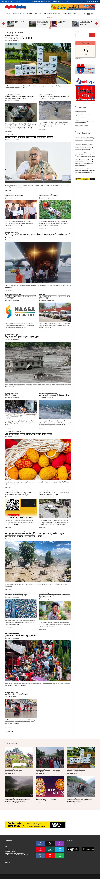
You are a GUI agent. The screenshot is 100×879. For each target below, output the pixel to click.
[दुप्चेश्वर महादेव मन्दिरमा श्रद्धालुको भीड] (38, 660)
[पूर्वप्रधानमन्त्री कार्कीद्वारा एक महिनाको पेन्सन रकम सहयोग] (38, 162)
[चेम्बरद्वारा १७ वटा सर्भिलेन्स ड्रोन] (38, 63)
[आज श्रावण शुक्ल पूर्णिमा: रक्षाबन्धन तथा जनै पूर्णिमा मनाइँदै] (38, 459)
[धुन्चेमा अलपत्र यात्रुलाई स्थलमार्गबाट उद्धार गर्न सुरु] (55, 110)
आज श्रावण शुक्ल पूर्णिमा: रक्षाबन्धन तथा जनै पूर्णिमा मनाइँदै (28, 433)
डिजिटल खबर (10, 40)
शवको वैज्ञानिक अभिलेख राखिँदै (80, 111)
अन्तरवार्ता (55, 13)
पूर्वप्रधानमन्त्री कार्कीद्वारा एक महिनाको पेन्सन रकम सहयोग (29, 137)
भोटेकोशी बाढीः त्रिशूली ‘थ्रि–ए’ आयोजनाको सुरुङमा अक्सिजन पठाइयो (65, 23)
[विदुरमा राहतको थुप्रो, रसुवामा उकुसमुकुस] (38, 362)
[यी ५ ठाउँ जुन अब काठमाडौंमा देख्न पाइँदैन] (21, 608)
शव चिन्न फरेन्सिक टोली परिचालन (48, 196)
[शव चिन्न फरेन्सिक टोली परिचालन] (55, 209)
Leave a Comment (8, 91)
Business (6, 294)
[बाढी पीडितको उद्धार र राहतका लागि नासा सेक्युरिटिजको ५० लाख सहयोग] (21, 312)
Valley (30, 593)
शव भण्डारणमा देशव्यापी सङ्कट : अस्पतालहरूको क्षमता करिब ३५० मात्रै (54, 297)
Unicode (34, 1)
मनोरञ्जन (30, 13)
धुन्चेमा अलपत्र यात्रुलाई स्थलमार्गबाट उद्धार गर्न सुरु (54, 96)
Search (77, 32)
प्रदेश (51, 1)
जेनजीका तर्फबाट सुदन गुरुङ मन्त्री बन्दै (88, 156)
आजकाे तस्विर (60, 1)
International (10, 94)
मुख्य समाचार (15, 13)
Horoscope (38, 798)
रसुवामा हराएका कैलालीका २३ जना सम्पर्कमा (83, 114)
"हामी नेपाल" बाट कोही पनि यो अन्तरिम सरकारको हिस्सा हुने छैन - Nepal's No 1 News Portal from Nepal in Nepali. (85, 154)
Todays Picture (25, 593)
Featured (48, 1)
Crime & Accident (8, 531)
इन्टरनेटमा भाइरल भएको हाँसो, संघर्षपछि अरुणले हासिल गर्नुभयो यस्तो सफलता (54, 596)
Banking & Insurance (43, 393)
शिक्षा (36, 13)
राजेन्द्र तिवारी (10, 436)
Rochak (9, 593)
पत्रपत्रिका (55, 1)
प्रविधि (45, 13)
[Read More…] (23, 87)
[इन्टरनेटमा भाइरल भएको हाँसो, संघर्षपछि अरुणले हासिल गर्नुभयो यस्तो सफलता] (55, 610)
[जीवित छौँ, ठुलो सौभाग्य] (21, 409)
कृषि (40, 13)
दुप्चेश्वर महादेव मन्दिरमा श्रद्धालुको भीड (21, 635)
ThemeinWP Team (64, 876)
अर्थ (25, 13)
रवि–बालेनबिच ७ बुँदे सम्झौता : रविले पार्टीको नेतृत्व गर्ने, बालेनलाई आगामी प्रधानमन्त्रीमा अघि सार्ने (84, 147)
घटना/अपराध (49, 13)
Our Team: (7, 864)
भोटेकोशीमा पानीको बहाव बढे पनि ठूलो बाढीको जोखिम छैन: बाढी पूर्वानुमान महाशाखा (21, 23)
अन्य (74, 13)
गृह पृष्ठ (8, 13)
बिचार (59, 13)
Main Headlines (11, 35)
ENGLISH (66, 1)
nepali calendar (79, 58)
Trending (65, 13)
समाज (21, 13)
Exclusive (43, 1)
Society (16, 35)
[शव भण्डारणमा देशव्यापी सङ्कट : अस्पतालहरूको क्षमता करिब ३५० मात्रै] (55, 312)
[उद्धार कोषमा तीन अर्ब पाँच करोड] (21, 209)
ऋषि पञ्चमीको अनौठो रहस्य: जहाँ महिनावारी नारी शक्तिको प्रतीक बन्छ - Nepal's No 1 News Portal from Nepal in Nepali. (85, 161)
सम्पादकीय (38, 1)
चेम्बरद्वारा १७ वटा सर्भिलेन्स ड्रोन (18, 37)
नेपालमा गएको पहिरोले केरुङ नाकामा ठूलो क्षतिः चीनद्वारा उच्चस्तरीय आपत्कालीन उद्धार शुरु (54, 494)
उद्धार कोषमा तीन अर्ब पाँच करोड (14, 196)
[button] (3, 23)
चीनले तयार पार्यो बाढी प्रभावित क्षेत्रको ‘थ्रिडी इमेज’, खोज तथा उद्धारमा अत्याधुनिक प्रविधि (85, 23)
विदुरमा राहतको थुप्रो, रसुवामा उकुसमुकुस (22, 336)
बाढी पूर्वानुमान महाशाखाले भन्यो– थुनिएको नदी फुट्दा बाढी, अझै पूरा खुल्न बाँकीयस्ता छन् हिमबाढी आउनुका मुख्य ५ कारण (34, 535)
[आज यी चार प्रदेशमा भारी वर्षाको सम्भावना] (21, 708)
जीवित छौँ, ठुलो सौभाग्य (11, 395)
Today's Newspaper (18, 593)
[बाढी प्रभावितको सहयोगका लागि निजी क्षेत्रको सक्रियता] (55, 409)
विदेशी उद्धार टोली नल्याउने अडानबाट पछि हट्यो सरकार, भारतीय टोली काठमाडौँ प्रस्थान (37, 236)
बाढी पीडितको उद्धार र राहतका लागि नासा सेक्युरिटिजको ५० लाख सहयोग (20, 297)
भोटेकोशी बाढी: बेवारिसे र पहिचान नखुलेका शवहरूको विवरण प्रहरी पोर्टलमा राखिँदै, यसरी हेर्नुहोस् (19, 494)
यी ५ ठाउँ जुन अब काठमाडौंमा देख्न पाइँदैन (16, 595)
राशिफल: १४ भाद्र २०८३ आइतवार (42, 22)
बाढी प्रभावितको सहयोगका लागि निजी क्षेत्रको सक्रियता (54, 395)
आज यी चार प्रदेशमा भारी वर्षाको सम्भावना (16, 694)
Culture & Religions (8, 431)
